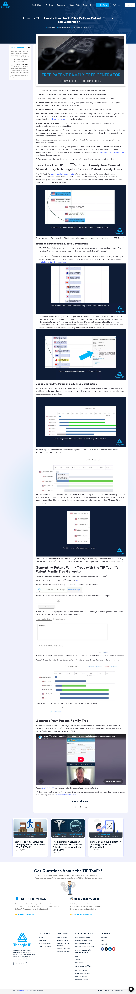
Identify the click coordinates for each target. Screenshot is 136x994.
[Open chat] (131, 989)
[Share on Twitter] (81, 807)
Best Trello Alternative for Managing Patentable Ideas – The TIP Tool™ (29, 844)
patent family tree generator (63, 174)
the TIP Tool (48, 788)
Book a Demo (102, 5)
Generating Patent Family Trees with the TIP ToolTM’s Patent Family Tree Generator (20, 70)
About (71, 5)
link (77, 580)
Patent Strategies (64, 28)
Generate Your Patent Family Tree (19, 76)
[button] (29, 47)
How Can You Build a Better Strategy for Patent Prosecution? (105, 844)
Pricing (78, 5)
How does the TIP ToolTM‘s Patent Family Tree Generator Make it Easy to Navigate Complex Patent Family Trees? (20, 54)
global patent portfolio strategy (52, 262)
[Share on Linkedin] (86, 807)
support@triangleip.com (66, 795)
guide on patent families (59, 119)
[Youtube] (113, 949)
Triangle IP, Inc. (24, 991)
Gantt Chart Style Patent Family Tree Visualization (21, 65)
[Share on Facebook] (76, 807)
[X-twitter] (106, 949)
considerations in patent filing (111, 152)
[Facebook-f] (102, 949)
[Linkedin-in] (110, 949)
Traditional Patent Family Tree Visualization (21, 60)
